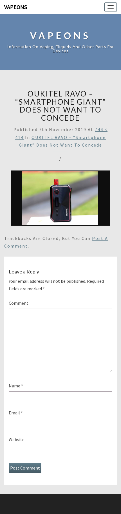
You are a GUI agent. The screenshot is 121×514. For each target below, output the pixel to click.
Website (16, 439)
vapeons (15, 6)
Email (16, 413)
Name (16, 386)
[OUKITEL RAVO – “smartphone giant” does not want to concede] (60, 200)
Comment (18, 303)
